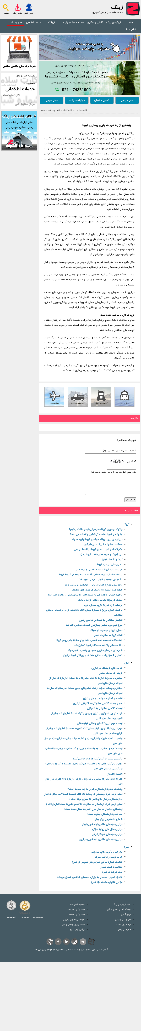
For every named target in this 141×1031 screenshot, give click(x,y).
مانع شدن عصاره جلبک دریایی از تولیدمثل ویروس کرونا (93, 585)
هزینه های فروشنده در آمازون (106, 668)
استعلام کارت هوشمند (76, 909)
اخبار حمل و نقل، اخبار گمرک (75, 110)
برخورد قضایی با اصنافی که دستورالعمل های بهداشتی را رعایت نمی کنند (85, 595)
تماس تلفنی (28, 13)
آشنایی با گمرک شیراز (111, 867)
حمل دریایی (127, 100)
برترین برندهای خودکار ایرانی (107, 834)
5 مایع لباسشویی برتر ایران (108, 819)
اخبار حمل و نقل (124, 929)
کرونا (126, 524)
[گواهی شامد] (11, 905)
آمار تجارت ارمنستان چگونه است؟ (104, 814)
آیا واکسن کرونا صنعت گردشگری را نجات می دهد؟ (96, 534)
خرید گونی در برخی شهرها (108, 857)
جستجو (6, 13)
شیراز (126, 847)
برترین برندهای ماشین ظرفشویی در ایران (100, 839)
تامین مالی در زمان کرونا (109, 565)
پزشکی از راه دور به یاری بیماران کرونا (106, 125)
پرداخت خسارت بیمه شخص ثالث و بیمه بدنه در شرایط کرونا (90, 575)
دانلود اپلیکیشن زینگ (122, 904)
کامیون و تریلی (102, 100)
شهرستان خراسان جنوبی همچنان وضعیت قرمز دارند (95, 650)
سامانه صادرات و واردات (73, 22)
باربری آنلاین (126, 914)
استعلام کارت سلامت (76, 914)
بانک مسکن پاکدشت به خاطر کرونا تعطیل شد (98, 645)
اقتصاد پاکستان (114, 774)
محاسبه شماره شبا (77, 904)
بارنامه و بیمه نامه (123, 924)
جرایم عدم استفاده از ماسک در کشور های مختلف (97, 590)
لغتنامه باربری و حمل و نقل (73, 924)
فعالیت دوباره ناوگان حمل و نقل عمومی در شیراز (97, 862)
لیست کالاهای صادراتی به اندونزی (104, 708)
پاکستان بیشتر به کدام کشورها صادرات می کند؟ (97, 759)
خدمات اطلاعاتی (33, 22)
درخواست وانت (77, 100)
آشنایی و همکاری (95, 22)
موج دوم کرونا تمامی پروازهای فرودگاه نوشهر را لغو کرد (94, 625)
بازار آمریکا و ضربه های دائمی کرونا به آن (101, 555)
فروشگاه (51, 22)
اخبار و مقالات (15, 22)
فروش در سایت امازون (110, 673)
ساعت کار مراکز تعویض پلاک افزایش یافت (100, 600)
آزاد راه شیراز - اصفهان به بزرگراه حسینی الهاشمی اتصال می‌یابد (89, 877)
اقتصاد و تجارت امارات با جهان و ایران (102, 698)
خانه (131, 22)
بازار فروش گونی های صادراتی (106, 852)
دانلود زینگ (17, 13)
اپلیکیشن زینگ (113, 22)
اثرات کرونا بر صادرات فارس (108, 635)
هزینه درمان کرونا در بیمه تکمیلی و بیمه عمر (99, 570)
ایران (126, 663)
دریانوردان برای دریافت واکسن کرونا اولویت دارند (97, 540)
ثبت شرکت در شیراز (112, 872)
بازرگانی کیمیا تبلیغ (77, 929)
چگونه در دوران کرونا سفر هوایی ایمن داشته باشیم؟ (95, 529)
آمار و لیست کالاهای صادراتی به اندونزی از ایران (97, 703)
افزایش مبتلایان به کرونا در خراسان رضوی (100, 620)
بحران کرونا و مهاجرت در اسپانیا (106, 630)
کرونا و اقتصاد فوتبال (111, 560)
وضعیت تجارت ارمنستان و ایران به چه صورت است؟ (95, 789)
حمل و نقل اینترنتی (123, 919)
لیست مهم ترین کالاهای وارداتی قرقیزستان (99, 723)
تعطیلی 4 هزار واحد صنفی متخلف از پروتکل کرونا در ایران (92, 655)
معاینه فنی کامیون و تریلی (74, 919)
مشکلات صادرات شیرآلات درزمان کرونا (102, 545)
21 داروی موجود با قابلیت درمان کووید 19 (100, 580)
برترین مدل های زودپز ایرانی (107, 829)
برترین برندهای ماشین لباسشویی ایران (102, 824)
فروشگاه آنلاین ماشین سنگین (118, 909)
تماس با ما (131, 29)
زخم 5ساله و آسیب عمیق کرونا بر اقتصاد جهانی (98, 550)
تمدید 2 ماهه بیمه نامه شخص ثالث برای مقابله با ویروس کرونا (89, 640)
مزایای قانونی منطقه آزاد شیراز (106, 882)
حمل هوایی (52, 100)
